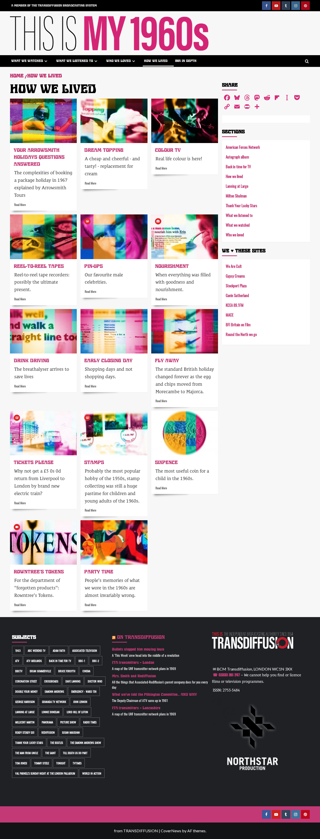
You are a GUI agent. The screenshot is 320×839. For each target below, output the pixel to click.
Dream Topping (104, 150)
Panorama (47, 722)
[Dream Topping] (113, 121)
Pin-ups (93, 266)
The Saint (50, 753)
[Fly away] (184, 331)
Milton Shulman (236, 195)
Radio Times (89, 722)
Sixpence (166, 462)
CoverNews (171, 830)
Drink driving (31, 360)
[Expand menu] (46, 61)
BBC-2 (95, 661)
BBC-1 (81, 661)
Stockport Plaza (236, 285)
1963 (17, 650)
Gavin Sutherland (237, 295)
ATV (17, 661)
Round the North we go (241, 334)
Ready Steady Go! (24, 732)
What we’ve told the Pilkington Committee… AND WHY (154, 694)
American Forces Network (243, 147)
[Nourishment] (184, 236)
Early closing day (108, 360)
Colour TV (168, 150)
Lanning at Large (237, 186)
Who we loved (118, 61)
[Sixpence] (184, 433)
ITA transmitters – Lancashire (136, 708)
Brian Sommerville (40, 671)
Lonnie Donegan (51, 712)
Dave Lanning (73, 681)
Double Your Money (26, 691)
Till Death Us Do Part (75, 753)
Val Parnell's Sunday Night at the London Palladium (45, 773)
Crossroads (51, 681)
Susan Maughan (71, 732)
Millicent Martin (24, 722)
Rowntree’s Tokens (39, 572)
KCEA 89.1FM (235, 305)
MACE (230, 315)
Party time (98, 572)
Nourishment (172, 266)
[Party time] (113, 542)
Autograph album (237, 157)
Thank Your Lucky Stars (241, 205)
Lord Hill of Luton (77, 712)
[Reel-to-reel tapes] (43, 236)
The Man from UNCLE (26, 753)
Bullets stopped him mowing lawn (138, 649)
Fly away (167, 360)
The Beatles (56, 742)
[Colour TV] (184, 121)
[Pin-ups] (113, 236)
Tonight (61, 763)
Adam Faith (59, 650)
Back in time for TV (238, 166)
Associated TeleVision (84, 650)
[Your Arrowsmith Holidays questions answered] (43, 121)
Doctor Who (95, 681)
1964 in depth (185, 61)
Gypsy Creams (235, 276)
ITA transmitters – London (133, 663)
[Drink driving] (43, 331)
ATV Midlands (34, 661)
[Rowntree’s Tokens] (43, 542)
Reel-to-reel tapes (39, 266)
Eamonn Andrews (54, 691)
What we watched (27, 61)
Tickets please (34, 462)
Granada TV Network (54, 701)
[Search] (307, 61)
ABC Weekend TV (37, 650)
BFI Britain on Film (238, 324)
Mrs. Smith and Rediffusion (134, 676)
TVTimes (77, 763)
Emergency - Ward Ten (83, 691)
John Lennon (80, 701)
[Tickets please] (43, 433)
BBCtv (18, 671)
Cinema (86, 671)
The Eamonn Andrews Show (85, 742)
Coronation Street (26, 681)
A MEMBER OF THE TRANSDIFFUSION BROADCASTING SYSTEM (54, 5)
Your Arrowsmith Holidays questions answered (39, 157)
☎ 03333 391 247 (226, 675)
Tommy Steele (41, 763)
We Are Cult (234, 266)
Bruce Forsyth (66, 671)
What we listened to (74, 61)
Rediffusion (48, 732)
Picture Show (68, 722)
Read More (20, 204)
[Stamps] (113, 433)
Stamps (94, 462)
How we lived (156, 61)
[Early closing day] (113, 331)
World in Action (91, 773)
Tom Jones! (21, 763)
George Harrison (25, 701)
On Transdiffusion (141, 637)
